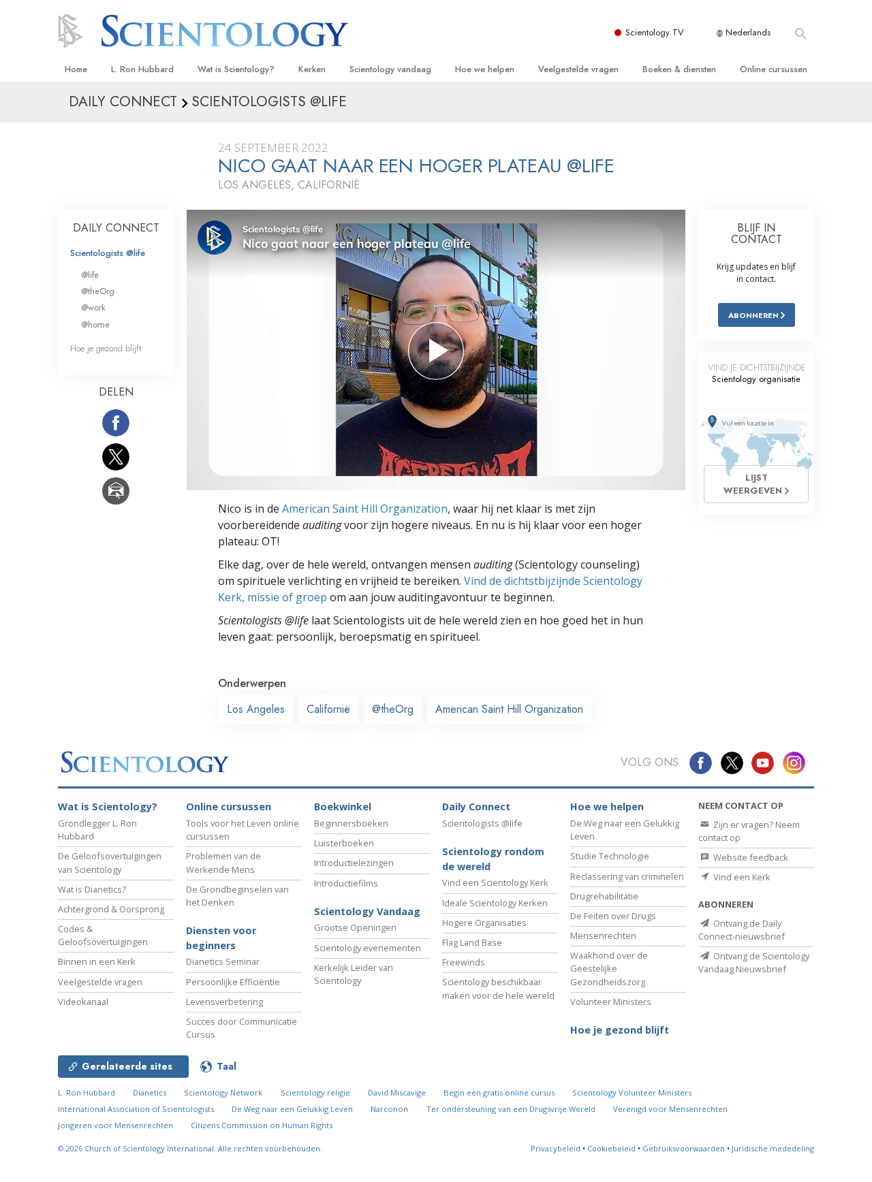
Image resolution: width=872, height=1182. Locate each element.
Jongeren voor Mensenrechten (115, 1125)
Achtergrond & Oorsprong (111, 909)
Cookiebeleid (611, 1148)
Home (76, 69)
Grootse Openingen (355, 927)
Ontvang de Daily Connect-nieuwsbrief (741, 929)
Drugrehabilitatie (604, 896)
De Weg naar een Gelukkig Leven (292, 1109)
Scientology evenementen (367, 948)
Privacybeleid (555, 1148)
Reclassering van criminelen (627, 876)
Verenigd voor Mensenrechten (670, 1109)
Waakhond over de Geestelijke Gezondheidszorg (609, 968)
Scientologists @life (107, 252)
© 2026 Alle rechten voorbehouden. (190, 1148)
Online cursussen (773, 69)
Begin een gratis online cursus (499, 1092)
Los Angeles (256, 709)
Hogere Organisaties (484, 922)
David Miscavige (397, 1092)
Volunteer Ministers (610, 1001)
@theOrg (393, 709)
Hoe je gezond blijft (105, 348)
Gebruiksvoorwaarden (683, 1148)
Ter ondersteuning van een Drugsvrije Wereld (510, 1109)
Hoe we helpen (484, 69)
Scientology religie (315, 1092)
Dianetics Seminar (223, 961)
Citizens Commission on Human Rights (261, 1125)
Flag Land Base (472, 942)
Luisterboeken (344, 843)
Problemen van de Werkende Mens (223, 862)
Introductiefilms (346, 883)
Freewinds (463, 962)
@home (95, 324)
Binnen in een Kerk (97, 961)
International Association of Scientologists (136, 1109)
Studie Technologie (609, 856)
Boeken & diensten (679, 69)
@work (93, 307)
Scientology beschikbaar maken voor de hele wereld (498, 988)
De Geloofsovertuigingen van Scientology (109, 862)
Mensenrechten (603, 935)
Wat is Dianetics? (92, 889)
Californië (328, 709)
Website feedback (749, 857)
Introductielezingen (354, 863)
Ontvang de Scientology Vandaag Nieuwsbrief (753, 962)
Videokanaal (83, 1001)
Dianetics (149, 1092)
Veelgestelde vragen (578, 69)
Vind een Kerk (740, 877)
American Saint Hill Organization (365, 508)
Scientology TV (654, 32)
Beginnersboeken (351, 823)
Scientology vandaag (390, 69)
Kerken (312, 69)
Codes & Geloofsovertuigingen (103, 935)
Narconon (389, 1109)
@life (90, 274)
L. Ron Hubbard (142, 69)
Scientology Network (223, 1092)
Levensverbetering (224, 1001)
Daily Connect (476, 806)
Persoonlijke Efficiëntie (233, 982)
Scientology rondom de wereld (493, 859)
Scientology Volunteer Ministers (631, 1092)
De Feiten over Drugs (613, 916)
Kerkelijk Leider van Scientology (353, 974)
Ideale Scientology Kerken (495, 903)
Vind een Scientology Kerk (495, 882)
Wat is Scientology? (236, 69)
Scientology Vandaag (367, 911)
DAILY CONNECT (116, 228)
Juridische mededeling (773, 1148)
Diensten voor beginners (221, 938)
